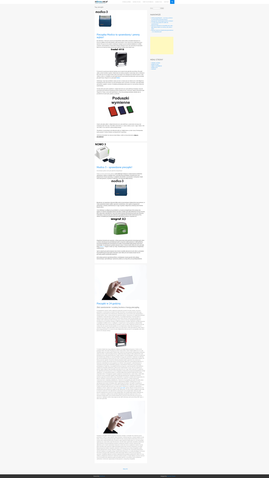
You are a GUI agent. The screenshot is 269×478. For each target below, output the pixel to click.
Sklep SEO (125, 469)
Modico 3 (102, 246)
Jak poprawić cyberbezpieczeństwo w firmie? (162, 21)
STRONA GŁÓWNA (126, 1)
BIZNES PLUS (159, 1)
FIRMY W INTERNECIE (148, 1)
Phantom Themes (171, 476)
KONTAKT (166, 1)
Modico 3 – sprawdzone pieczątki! (114, 167)
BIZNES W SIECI (137, 1)
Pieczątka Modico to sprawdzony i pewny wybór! (118, 36)
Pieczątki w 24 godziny (109, 303)
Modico (118, 77)
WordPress (102, 476)
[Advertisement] (161, 45)
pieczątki (123, 387)
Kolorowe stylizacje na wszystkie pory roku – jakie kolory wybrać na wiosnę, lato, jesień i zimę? (162, 27)
